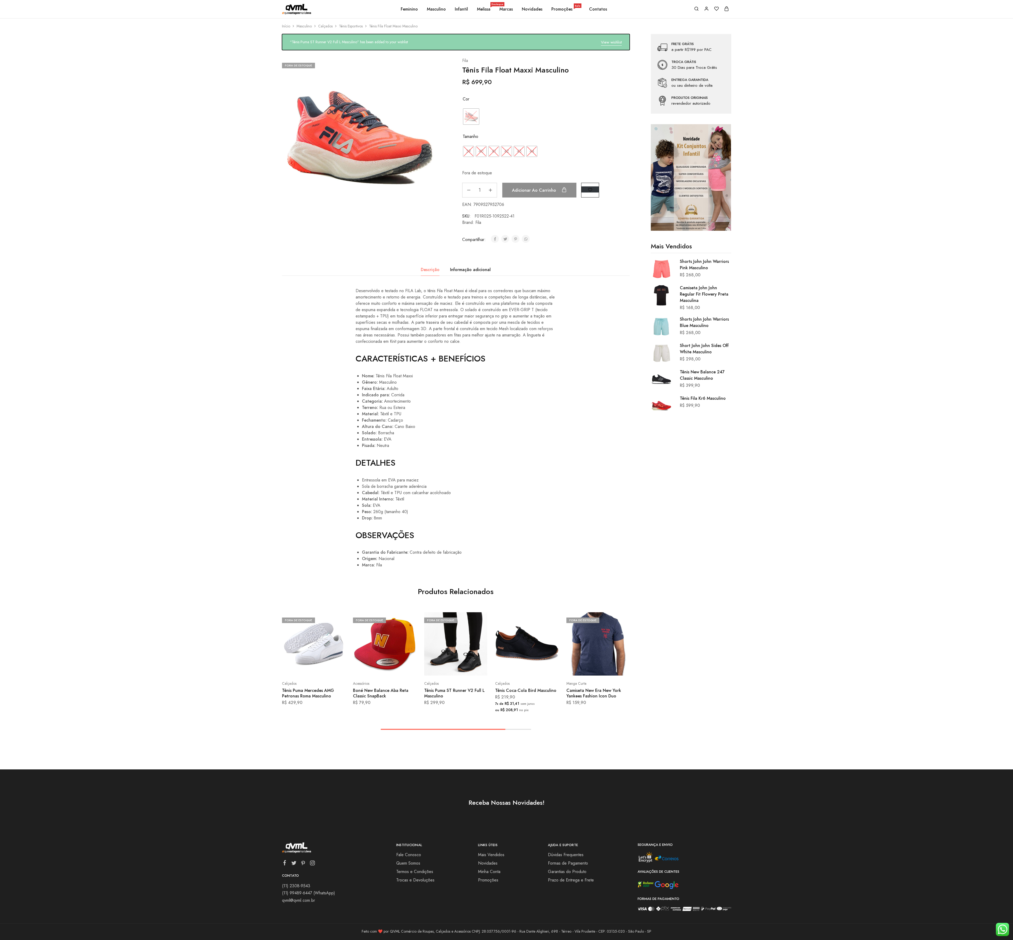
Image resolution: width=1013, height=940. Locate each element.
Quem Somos (408, 863)
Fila (465, 60)
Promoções (565, 9)
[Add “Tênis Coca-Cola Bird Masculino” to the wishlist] (540, 667)
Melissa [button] (484, 9)
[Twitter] (293, 864)
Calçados (325, 26)
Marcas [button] (506, 9)
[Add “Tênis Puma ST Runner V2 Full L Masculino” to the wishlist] (469, 667)
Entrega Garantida (689, 80)
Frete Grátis (682, 44)
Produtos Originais (689, 98)
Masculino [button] (436, 9)
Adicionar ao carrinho (534, 190)
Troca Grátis (683, 62)
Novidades (532, 9)
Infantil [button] (461, 9)
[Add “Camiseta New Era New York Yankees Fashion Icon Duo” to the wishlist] (611, 667)
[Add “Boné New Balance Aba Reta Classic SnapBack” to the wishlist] (398, 667)
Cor (466, 99)
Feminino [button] (409, 9)
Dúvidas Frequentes (566, 855)
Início (286, 26)
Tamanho (470, 136)
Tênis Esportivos (351, 26)
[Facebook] (284, 864)
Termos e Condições (414, 872)
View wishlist (611, 42)
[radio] (471, 116)
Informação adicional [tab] (470, 270)
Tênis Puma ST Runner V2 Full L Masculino (454, 693)
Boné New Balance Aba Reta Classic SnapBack (380, 693)
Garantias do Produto (567, 872)
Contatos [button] (598, 9)
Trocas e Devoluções (415, 880)
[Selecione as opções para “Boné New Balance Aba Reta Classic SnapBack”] (370, 667)
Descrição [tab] (430, 270)
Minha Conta (489, 872)
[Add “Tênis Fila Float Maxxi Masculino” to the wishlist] (590, 189)
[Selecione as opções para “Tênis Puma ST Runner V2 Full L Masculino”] (441, 667)
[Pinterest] (303, 864)
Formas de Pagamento (568, 863)
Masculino (304, 26)
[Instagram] (312, 864)
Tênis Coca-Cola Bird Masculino (525, 690)
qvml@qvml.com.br (298, 900)
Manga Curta (576, 683)
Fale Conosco (408, 855)
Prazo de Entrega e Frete (571, 880)
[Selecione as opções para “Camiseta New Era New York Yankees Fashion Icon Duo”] (584, 667)
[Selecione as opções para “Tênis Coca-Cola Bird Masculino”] (513, 667)
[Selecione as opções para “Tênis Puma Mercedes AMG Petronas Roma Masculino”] (299, 667)
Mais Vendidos (491, 855)
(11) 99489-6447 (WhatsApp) (308, 893)
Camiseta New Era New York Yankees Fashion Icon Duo (593, 693)
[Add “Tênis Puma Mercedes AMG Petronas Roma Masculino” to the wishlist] (327, 667)
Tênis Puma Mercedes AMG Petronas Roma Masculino (308, 693)
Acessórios (361, 683)
